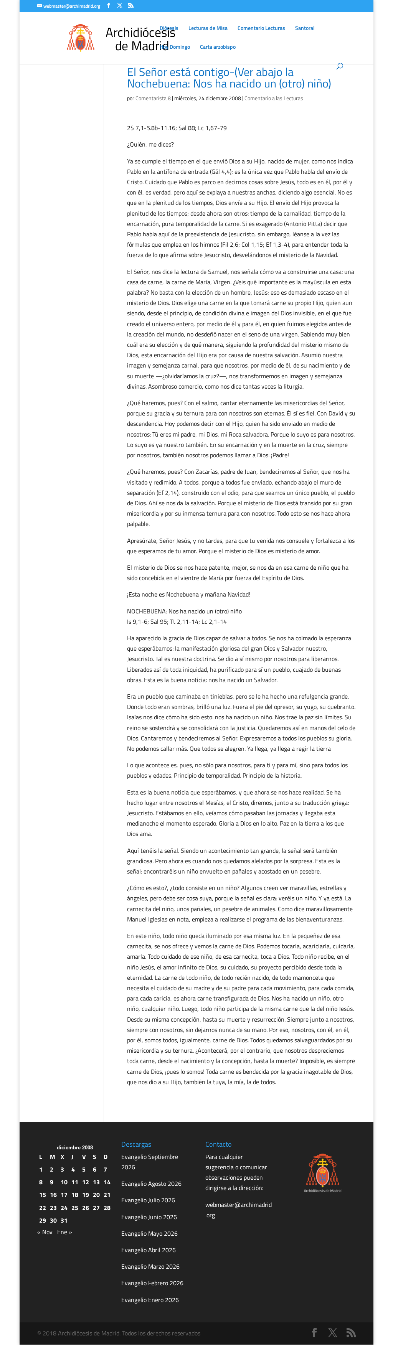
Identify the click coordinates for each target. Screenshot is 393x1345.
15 (42, 1194)
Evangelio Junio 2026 (149, 1216)
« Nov (45, 1231)
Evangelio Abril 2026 (148, 1249)
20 (96, 1194)
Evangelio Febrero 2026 (152, 1282)
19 (85, 1194)
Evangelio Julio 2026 (148, 1200)
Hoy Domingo (175, 47)
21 (107, 1194)
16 (53, 1194)
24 (64, 1207)
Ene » (64, 1231)
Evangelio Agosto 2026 (151, 1183)
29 (42, 1220)
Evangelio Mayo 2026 (149, 1233)
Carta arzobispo (218, 47)
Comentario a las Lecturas (273, 98)
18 (74, 1194)
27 (96, 1207)
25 (74, 1207)
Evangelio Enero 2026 (150, 1299)
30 (53, 1220)
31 (64, 1220)
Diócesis (169, 28)
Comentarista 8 (153, 98)
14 (107, 1182)
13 (96, 1182)
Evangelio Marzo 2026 (150, 1266)
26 (85, 1207)
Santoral (305, 28)
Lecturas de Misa (208, 28)
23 (53, 1207)
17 (64, 1194)
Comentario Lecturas (261, 28)
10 (64, 1182)
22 (42, 1207)
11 (74, 1182)
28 (107, 1207)
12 (85, 1182)
